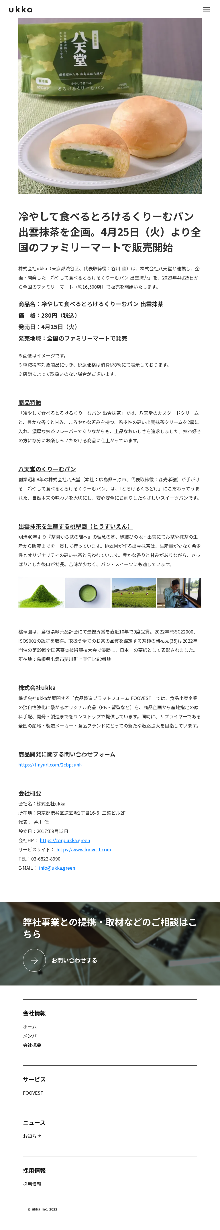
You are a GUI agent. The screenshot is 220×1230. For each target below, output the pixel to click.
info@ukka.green (57, 867)
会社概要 (32, 1045)
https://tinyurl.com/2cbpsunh (50, 764)
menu (206, 9)
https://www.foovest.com (83, 849)
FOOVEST (33, 1092)
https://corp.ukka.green (65, 840)
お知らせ (32, 1136)
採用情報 (32, 1184)
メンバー (32, 1035)
